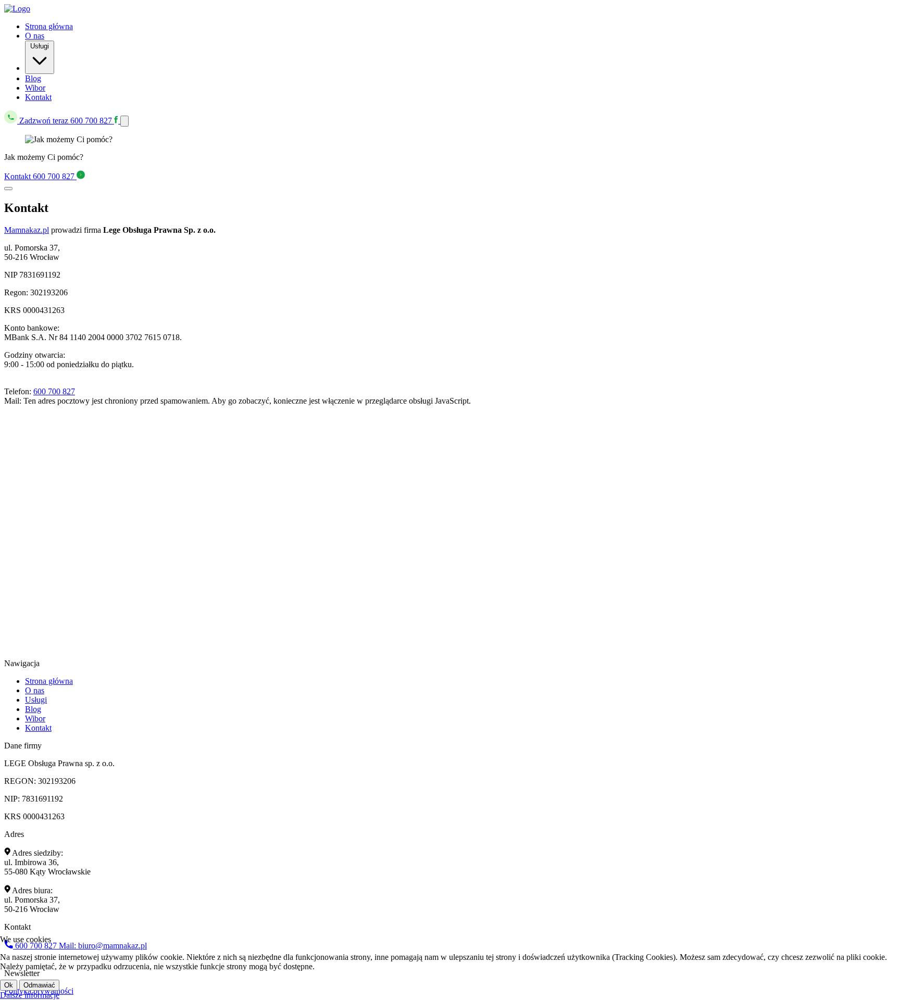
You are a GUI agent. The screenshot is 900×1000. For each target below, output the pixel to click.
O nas (34, 35)
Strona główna (49, 26)
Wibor (35, 87)
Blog (33, 78)
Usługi (39, 46)
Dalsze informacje (29, 995)
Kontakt (38, 97)
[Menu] (124, 121)
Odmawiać (39, 985)
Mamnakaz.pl (26, 230)
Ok (8, 985)
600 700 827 (66, 120)
